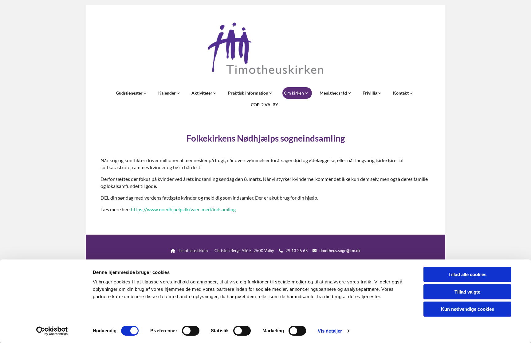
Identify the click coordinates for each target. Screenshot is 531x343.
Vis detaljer (330, 330)
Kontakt (401, 92)
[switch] (190, 331)
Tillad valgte (467, 291)
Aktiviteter (202, 92)
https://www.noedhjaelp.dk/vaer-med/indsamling (183, 209)
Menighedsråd (334, 92)
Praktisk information (248, 92)
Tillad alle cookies (467, 274)
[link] (132, 93)
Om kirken (294, 92)
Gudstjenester (130, 92)
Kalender (167, 92)
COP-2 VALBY (264, 104)
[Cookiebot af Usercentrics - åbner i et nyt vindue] (52, 331)
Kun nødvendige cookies (467, 309)
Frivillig (370, 92)
